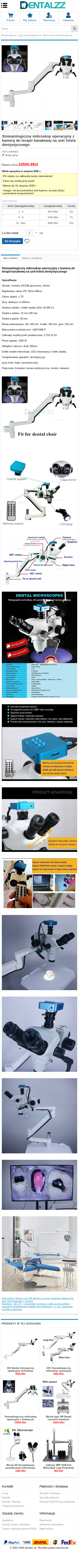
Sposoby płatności (49, 1497)
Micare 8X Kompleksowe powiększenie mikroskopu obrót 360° (20, 1468)
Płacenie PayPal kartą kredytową (57, 1501)
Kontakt (6, 1497)
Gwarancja (7, 1520)
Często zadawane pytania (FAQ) (19, 1528)
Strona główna (8, 35)
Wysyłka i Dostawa (50, 1493)
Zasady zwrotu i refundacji (16, 1524)
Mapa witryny (47, 1528)
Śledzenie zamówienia (51, 1524)
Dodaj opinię (11, 155)
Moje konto (45, 1520)
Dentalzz (14, 151)
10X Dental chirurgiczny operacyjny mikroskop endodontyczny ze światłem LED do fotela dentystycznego (20, 1372)
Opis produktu (10, 258)
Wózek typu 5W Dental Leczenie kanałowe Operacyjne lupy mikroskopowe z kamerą (58, 1420)
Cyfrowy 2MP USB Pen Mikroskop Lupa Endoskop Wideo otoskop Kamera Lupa (58, 1468)
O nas (5, 1493)
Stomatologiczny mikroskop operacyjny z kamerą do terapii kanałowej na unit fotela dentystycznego (20, 1420)
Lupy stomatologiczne (29, 35)
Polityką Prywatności (13, 1506)
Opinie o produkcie (32, 258)
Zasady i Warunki (11, 1501)
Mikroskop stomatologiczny (57, 35)
